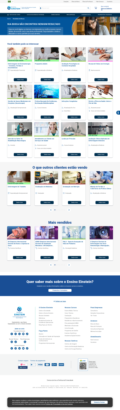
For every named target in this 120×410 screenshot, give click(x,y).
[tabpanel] (18, 188)
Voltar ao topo (60, 301)
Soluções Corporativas (97, 313)
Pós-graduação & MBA (71, 323)
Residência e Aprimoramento (74, 320)
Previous (51, 210)
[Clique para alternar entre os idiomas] (10, 1)
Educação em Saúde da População (49, 336)
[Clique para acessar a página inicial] (21, 10)
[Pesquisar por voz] (41, 8)
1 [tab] (54, 209)
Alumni (41, 334)
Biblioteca (42, 318)
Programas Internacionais (47, 343)
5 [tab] (61, 209)
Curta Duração (69, 328)
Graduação (68, 315)
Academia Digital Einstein (72, 335)
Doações (66, 1)
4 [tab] (59, 209)
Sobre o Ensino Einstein (46, 313)
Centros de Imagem (71, 344)
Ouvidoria (109, 1)
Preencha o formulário (60, 290)
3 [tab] (58, 209)
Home (9, 18)
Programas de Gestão (71, 330)
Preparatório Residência (72, 318)
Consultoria (94, 310)
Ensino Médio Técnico (71, 310)
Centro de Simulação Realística (74, 346)
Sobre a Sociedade (44, 310)
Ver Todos (94, 315)
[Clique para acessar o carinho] (96, 8)
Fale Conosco (100, 1)
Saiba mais (20, 79)
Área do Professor (88, 1)
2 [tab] (56, 209)
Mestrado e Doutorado (71, 325)
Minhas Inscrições (96, 331)
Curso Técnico (69, 313)
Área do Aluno (76, 1)
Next (69, 210)
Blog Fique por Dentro (45, 325)
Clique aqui (92, 361)
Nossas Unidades (44, 315)
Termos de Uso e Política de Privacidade (60, 380)
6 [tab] (62, 209)
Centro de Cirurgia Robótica (73, 349)
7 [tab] (64, 209)
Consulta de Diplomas (97, 329)
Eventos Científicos (71, 333)
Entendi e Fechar (99, 402)
